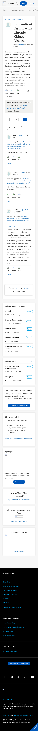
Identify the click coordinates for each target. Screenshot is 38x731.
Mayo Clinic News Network (11, 651)
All (32, 306)
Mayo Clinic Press (8, 631)
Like (6, 93)
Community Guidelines (10, 594)
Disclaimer (6, 599)
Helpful (12, 93)
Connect (11, 3)
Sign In (31, 3)
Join (23, 3)
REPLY (9, 164)
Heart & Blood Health (13, 320)
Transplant (9, 376)
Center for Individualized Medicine (13, 627)
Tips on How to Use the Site (19, 499)
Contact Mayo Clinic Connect (12, 607)
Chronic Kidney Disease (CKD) (15, 19)
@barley (22, 172)
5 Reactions (9, 97)
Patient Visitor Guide (9, 635)
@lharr (21, 135)
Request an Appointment (19, 663)
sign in (17, 288)
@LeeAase (11, 226)
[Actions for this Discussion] (31, 90)
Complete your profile (19, 521)
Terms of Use (7, 715)
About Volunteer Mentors (10, 590)
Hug (18, 93)
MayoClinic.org (7, 699)
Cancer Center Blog (9, 623)
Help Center (6, 603)
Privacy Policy (18, 715)
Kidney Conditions (12, 337)
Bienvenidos (19, 551)
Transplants (9, 311)
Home (5, 10)
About (4, 578)
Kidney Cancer (10, 329)
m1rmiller (24, 44)
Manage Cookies (28, 715)
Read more (19, 482)
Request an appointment (19, 406)
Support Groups (18, 10)
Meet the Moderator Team (11, 586)
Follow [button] (29, 311)
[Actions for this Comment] (29, 157)
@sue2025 (24, 210)
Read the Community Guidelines (18, 438)
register (26, 288)
